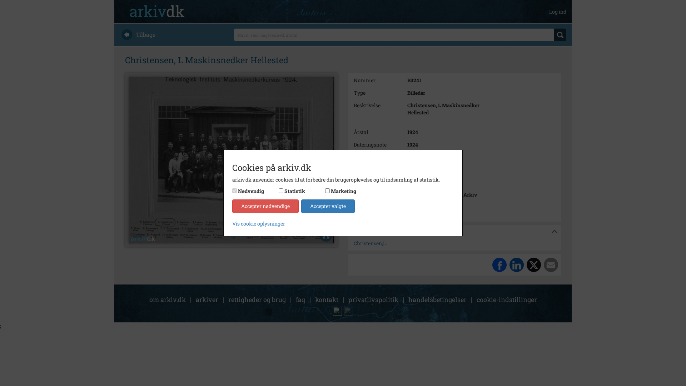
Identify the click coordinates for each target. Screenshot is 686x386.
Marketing (343, 191)
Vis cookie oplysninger (258, 223)
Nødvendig (251, 191)
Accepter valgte (328, 206)
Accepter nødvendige (265, 206)
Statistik (294, 191)
